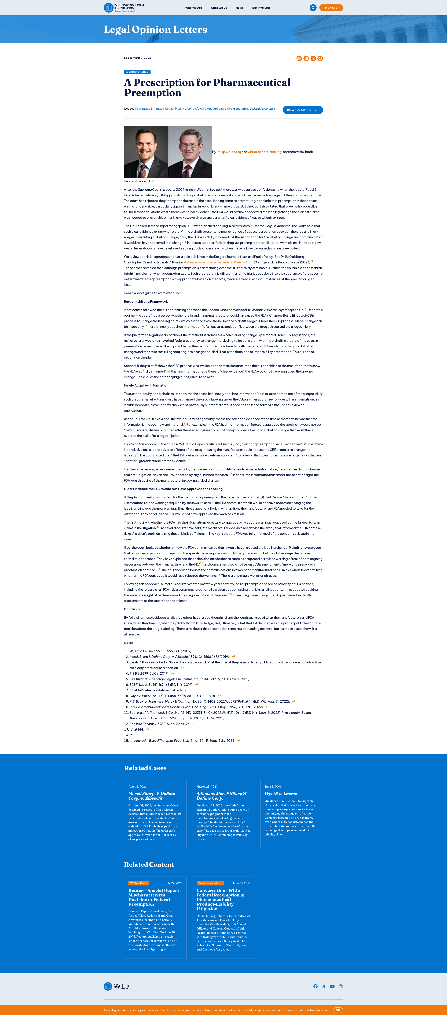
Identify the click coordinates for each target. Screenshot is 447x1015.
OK (338, 1010)
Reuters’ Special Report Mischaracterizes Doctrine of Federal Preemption (153, 897)
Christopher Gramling (264, 152)
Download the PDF (303, 109)
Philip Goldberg (229, 152)
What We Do (219, 7)
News (240, 7)
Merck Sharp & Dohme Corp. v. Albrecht (151, 796)
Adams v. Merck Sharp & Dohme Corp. (222, 796)
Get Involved (261, 7)
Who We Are (193, 7)
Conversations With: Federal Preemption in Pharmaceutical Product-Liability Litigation (221, 899)
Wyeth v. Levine (281, 793)
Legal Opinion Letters (137, 72)
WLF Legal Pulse (138, 883)
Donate (331, 7)
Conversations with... (210, 883)
